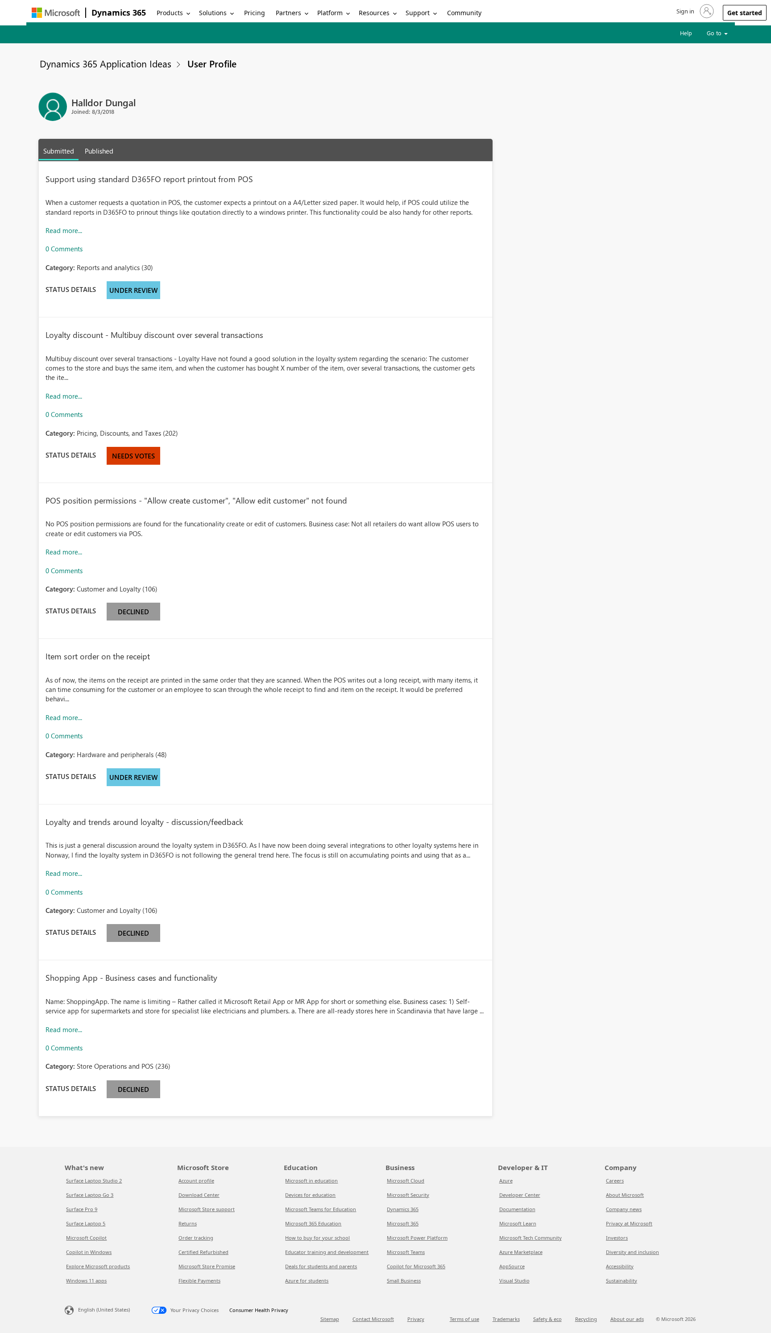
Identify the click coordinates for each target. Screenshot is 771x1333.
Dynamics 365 (118, 12)
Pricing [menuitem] (254, 12)
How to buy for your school (317, 1237)
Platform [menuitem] (330, 12)
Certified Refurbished (203, 1252)
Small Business (404, 1280)
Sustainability (621, 1280)
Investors (617, 1237)
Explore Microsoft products (98, 1266)
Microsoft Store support (206, 1209)
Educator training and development (327, 1252)
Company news (624, 1209)
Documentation (517, 1209)
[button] (694, 11)
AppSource (512, 1266)
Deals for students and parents (321, 1266)
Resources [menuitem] (374, 12)
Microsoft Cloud (405, 1180)
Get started (744, 12)
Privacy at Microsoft (629, 1223)
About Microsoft (625, 1194)
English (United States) (104, 1309)
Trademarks (506, 1319)
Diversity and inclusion (632, 1252)
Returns (187, 1223)
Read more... (64, 230)
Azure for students (306, 1280)
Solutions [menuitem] (213, 12)
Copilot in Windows (89, 1252)
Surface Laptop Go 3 (89, 1194)
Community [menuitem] (464, 12)
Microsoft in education (311, 1180)
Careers (615, 1180)
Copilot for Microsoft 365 (416, 1266)
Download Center (199, 1194)
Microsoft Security (408, 1194)
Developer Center (519, 1194)
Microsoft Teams (406, 1252)
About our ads (627, 1319)
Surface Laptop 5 (85, 1223)
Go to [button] (715, 33)
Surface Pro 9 (81, 1209)
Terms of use (464, 1319)
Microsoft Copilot (86, 1237)
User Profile (211, 63)
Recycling (586, 1319)
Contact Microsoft (373, 1319)
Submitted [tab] (58, 150)
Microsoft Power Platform (417, 1237)
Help (686, 33)
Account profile (196, 1180)
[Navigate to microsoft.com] (56, 13)
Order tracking (195, 1237)
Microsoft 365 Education (313, 1223)
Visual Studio (514, 1280)
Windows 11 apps (86, 1280)
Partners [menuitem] (288, 12)
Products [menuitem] (170, 12)
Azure (506, 1180)
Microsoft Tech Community (530, 1237)
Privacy (415, 1319)
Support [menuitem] (418, 12)
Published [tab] (99, 150)
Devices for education (310, 1194)
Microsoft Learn (517, 1223)
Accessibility (620, 1266)
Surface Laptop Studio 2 (94, 1180)
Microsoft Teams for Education (320, 1209)
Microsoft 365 (403, 1223)
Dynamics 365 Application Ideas (105, 63)
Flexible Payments (199, 1280)
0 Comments (64, 248)
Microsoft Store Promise (206, 1266)
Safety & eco (547, 1319)
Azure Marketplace (521, 1252)
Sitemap (329, 1319)
